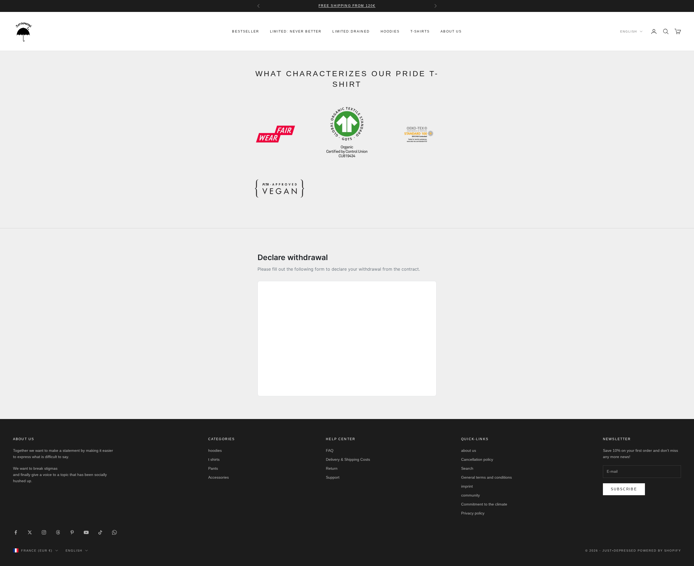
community (470, 495)
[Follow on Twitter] (30, 532)
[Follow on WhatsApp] (114, 532)
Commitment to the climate (484, 504)
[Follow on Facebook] (15, 532)
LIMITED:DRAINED (351, 31)
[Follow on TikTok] (100, 532)
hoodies (390, 31)
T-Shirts (420, 31)
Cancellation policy (477, 459)
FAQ (329, 450)
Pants (213, 468)
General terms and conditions (486, 477)
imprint (467, 486)
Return (332, 468)
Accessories (218, 477)
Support (332, 477)
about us (451, 31)
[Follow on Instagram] (44, 532)
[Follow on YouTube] (86, 532)
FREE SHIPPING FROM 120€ (347, 6)
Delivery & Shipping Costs (348, 459)
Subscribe (624, 489)
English (628, 31)
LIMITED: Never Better (296, 31)
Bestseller (245, 31)
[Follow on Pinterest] (72, 532)
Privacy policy (472, 513)
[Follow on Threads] (58, 532)
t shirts (214, 459)
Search (467, 468)
